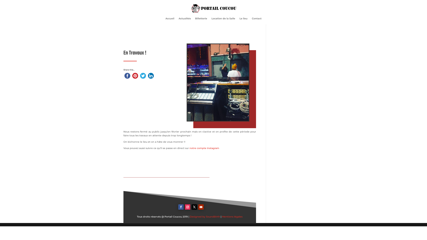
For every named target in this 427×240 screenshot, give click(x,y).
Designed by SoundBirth (205, 216)
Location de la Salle (223, 18)
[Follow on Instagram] (187, 207)
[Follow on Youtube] (201, 207)
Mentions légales (232, 216)
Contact (257, 18)
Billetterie (201, 18)
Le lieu (244, 18)
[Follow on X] (194, 207)
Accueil (169, 18)
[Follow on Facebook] (181, 207)
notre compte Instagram (204, 148)
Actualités (185, 18)
